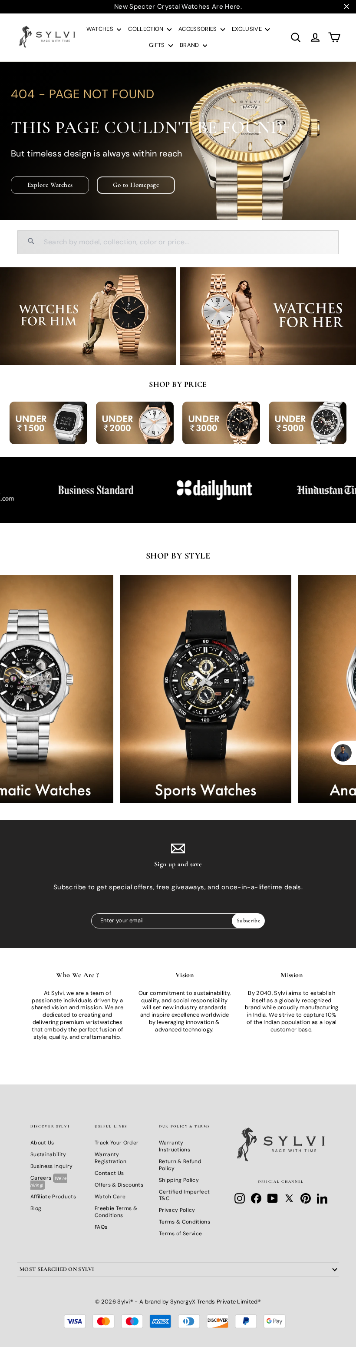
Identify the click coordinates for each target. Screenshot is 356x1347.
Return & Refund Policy (180, 1165)
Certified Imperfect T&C (184, 1195)
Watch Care (110, 1196)
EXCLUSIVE (247, 29)
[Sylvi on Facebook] (256, 1198)
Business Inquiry (51, 1166)
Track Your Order (116, 1142)
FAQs (101, 1227)
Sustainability (48, 1154)
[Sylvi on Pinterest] (305, 1198)
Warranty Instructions (174, 1146)
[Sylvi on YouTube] (272, 1198)
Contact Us (109, 1173)
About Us (42, 1142)
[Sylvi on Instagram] (239, 1198)
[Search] (31, 242)
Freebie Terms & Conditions (116, 1212)
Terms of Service (180, 1233)
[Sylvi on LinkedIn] (322, 1198)
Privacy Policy (177, 1210)
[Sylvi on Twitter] (289, 1198)
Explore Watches (50, 185)
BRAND (190, 45)
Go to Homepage (136, 185)
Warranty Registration (110, 1158)
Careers (48, 1181)
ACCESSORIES (198, 29)
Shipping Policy (179, 1180)
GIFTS (157, 45)
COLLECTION (146, 29)
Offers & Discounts (119, 1184)
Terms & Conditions (184, 1221)
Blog (35, 1208)
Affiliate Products (53, 1196)
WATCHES (100, 29)
